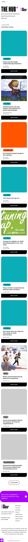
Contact (17, 520)
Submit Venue (19, 516)
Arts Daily (18, 510)
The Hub (17, 507)
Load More (14, 482)
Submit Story (18, 514)
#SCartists (18, 505)
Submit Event (19, 518)
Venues (17, 512)
